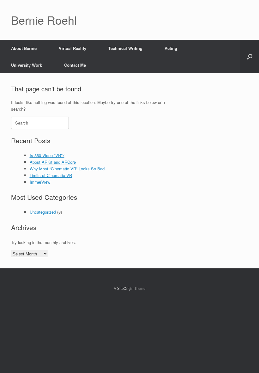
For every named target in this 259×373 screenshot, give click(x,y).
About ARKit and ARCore (53, 162)
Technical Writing (125, 48)
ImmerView (40, 182)
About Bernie (24, 48)
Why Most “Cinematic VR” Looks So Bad (67, 169)
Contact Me (75, 65)
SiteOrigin (125, 288)
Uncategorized (43, 212)
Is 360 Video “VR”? (47, 155)
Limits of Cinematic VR (51, 175)
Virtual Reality (72, 48)
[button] (249, 56)
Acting (171, 48)
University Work (26, 65)
